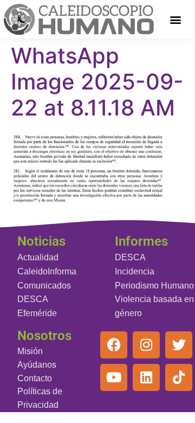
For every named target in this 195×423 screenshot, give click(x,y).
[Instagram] (146, 344)
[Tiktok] (178, 377)
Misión (30, 351)
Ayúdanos (36, 364)
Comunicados (44, 285)
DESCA (32, 299)
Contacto (34, 378)
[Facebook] (113, 344)
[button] (176, 19)
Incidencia (134, 271)
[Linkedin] (146, 377)
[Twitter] (178, 344)
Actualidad (37, 257)
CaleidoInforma (46, 271)
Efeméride (37, 313)
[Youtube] (113, 377)
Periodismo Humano (154, 285)
